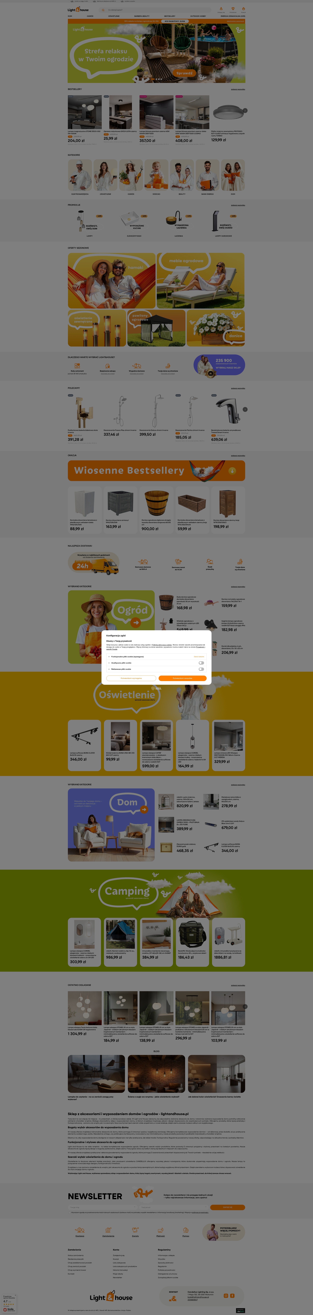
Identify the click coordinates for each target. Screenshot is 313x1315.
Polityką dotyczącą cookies (162, 645)
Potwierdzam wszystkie (182, 678)
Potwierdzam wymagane (131, 678)
